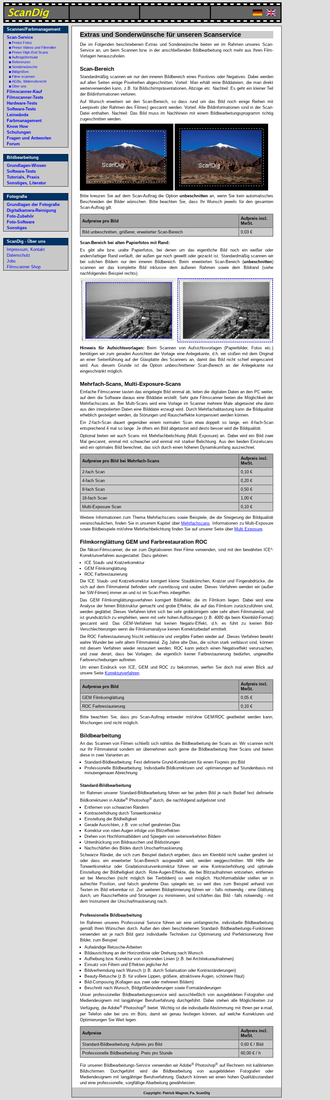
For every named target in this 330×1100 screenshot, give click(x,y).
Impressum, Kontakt (26, 249)
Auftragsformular (25, 57)
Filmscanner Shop (24, 266)
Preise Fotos (22, 43)
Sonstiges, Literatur (26, 182)
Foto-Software (20, 222)
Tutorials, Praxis (23, 177)
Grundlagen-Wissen (26, 165)
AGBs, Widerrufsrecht (29, 81)
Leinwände (17, 114)
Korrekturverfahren (122, 673)
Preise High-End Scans (30, 52)
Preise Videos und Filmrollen (34, 47)
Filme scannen (23, 76)
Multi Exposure (248, 529)
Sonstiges (17, 227)
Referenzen (21, 62)
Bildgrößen (20, 72)
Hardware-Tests (22, 103)
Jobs (11, 261)
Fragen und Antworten (29, 138)
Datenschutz (18, 255)
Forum (13, 143)
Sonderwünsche (24, 67)
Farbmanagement (24, 120)
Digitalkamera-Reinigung (31, 210)
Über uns (19, 86)
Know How (17, 126)
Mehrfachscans (195, 523)
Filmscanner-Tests (25, 97)
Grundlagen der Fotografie (33, 204)
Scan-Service (20, 37)
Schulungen (19, 132)
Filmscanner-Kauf (24, 91)
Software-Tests (21, 109)
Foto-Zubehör (20, 216)
